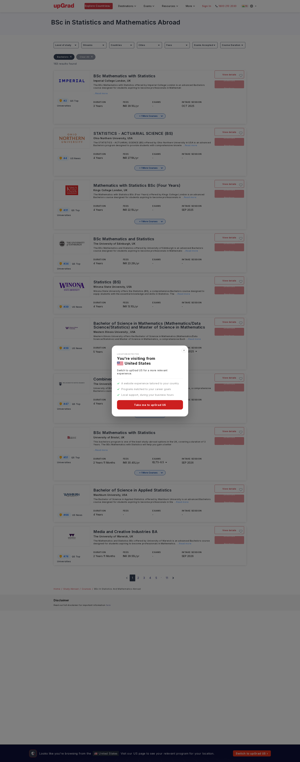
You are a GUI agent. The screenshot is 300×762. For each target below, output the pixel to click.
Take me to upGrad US (150, 405)
